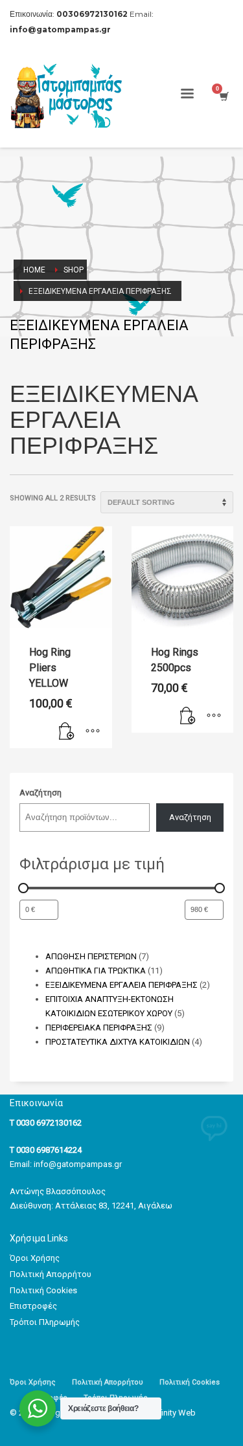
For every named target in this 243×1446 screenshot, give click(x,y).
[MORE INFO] (93, 732)
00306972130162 (92, 14)
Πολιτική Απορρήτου (50, 1274)
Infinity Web (174, 1413)
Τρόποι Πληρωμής (45, 1322)
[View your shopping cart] (223, 96)
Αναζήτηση (40, 792)
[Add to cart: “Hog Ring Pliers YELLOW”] (67, 732)
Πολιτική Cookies (43, 1290)
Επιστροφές (33, 1306)
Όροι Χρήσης (35, 1258)
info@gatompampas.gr (78, 1164)
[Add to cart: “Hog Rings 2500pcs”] (188, 716)
